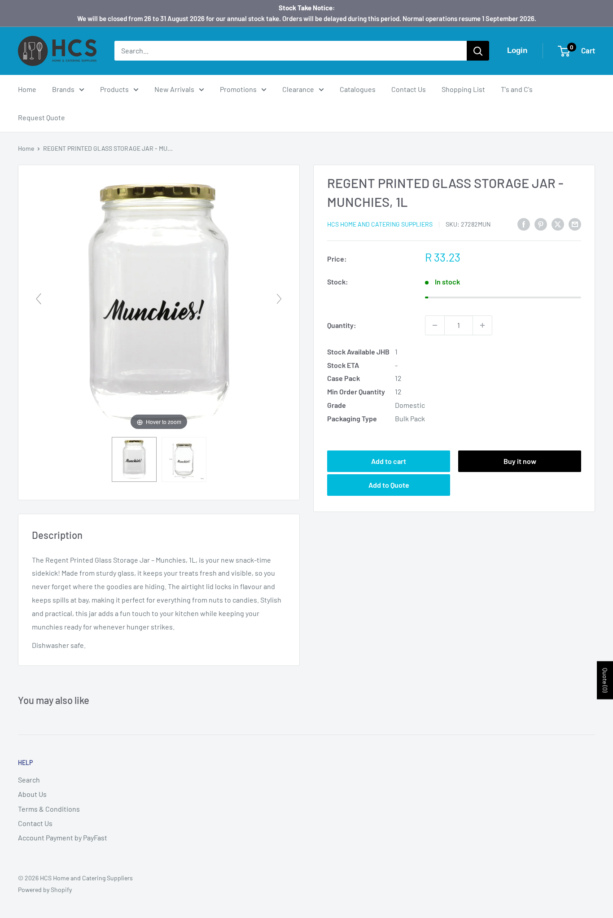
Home (27, 89)
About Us (32, 794)
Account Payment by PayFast (62, 837)
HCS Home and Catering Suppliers (380, 224)
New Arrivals (174, 89)
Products (114, 89)
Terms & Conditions (49, 808)
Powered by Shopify (45, 889)
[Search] (478, 51)
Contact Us (408, 89)
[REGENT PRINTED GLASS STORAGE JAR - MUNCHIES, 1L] (134, 459)
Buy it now (520, 461)
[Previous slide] (39, 299)
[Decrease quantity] (434, 325)
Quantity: (341, 325)
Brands (63, 89)
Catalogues (358, 89)
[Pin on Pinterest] (540, 224)
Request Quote (41, 117)
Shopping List (463, 89)
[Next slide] (279, 299)
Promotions (238, 89)
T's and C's (517, 89)
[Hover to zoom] (159, 302)
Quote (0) (605, 680)
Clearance (298, 89)
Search (29, 779)
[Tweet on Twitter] (558, 224)
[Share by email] (575, 224)
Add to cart (388, 461)
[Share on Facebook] (523, 224)
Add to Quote (388, 485)
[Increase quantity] (482, 325)
